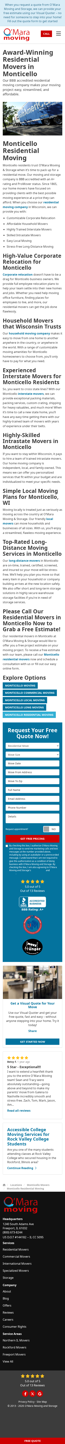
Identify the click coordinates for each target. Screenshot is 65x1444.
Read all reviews (19, 1111)
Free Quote (32, 1441)
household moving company (29, 333)
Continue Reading (20, 1168)
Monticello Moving (20, 685)
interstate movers (31, 394)
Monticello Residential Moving (29, 714)
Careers (8, 1320)
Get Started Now (32, 1041)
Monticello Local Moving (25, 700)
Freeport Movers (14, 1354)
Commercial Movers (16, 1257)
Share (32, 1031)
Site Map (42, 1401)
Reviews (8, 1313)
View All (8, 1361)
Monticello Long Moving (24, 707)
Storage (8, 1278)
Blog (6, 1298)
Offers (7, 1305)
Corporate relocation (18, 275)
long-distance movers (24, 561)
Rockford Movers (14, 1347)
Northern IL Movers (16, 1340)
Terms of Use (38, 870)
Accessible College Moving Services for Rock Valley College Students (28, 1136)
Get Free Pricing (32, 838)
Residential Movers (16, 1249)
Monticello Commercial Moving (30, 692)
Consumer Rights (14, 1327)
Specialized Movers (16, 1271)
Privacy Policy (26, 1401)
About (7, 1291)
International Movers (17, 1264)
